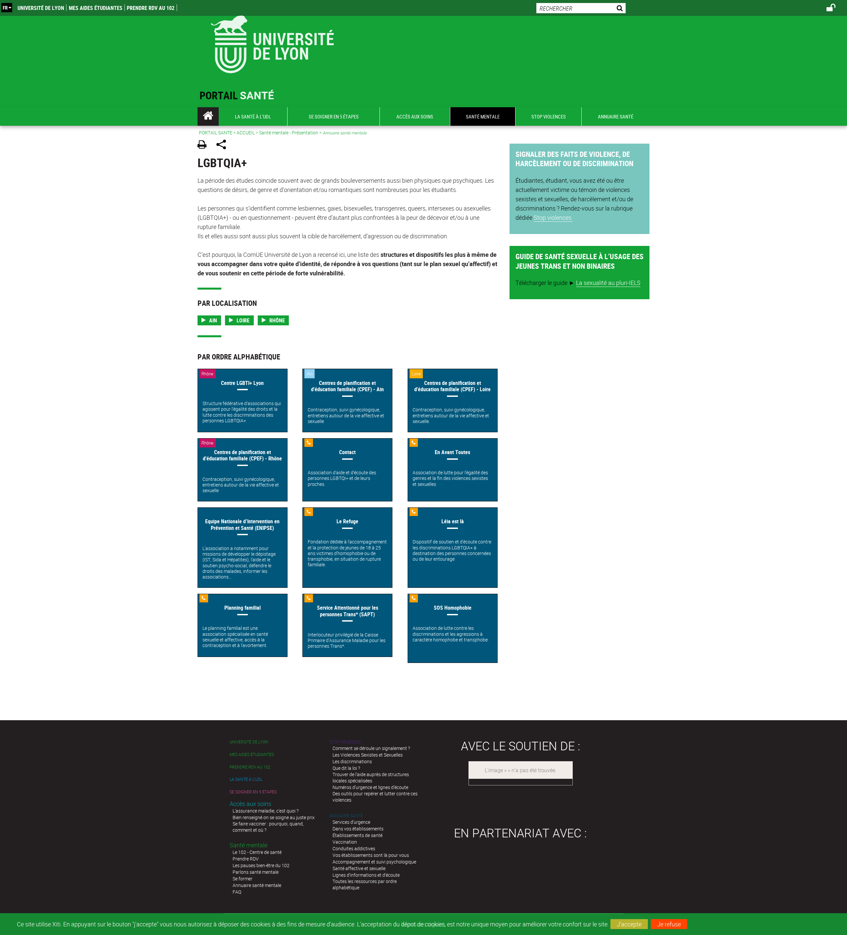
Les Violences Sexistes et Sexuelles (368, 755)
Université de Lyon (41, 8)
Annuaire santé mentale (257, 885)
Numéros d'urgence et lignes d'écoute (370, 787)
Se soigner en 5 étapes (253, 792)
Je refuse (669, 924)
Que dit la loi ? (346, 768)
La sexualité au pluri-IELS (608, 283)
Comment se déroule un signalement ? (371, 748)
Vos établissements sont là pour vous (371, 855)
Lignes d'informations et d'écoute (366, 875)
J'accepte (629, 924)
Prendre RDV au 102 (150, 8)
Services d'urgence (351, 822)
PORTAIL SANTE (215, 132)
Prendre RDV (246, 859)
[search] (581, 8)
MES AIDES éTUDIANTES (95, 8)
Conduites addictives (354, 848)
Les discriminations (352, 761)
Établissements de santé (357, 835)
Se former (242, 878)
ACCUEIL (246, 132)
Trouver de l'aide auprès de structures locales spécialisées (371, 777)
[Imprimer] (204, 145)
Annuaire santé (346, 815)
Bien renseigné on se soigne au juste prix (274, 817)
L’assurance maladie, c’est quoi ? (265, 811)
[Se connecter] (835, 9)
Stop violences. (553, 217)
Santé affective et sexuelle (359, 868)
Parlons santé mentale (256, 872)
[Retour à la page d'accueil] (272, 43)
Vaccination (345, 842)
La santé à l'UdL (246, 779)
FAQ (237, 892)
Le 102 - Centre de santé (257, 852)
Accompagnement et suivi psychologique (374, 862)
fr (5, 7)
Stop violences (345, 742)
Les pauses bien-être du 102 (261, 865)
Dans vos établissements (358, 828)
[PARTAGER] (223, 145)
